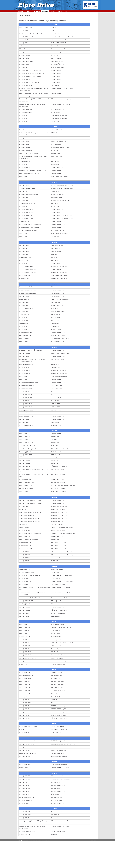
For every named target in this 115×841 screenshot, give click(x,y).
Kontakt (53, 11)
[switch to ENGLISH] (65, 11)
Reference (45, 11)
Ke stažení (37, 11)
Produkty (28, 11)
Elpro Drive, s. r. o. (33, 840)
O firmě (60, 11)
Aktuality (20, 11)
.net (94, 840)
